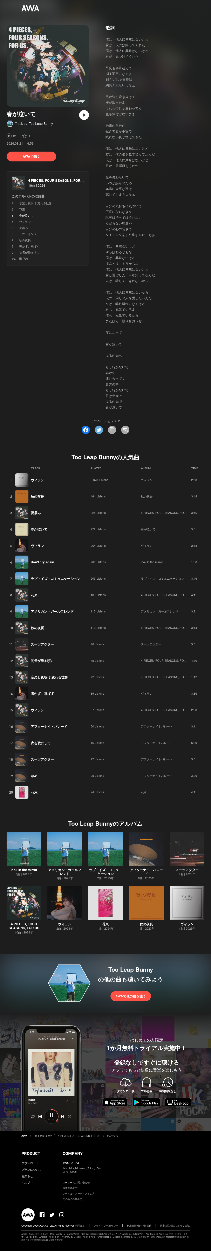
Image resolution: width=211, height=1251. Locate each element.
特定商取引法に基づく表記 (175, 1225)
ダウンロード (30, 1163)
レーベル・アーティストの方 (79, 1193)
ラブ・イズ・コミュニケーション (55, 578)
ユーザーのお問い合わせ (76, 1182)
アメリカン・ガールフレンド (52, 611)
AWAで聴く (31, 156)
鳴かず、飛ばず (29, 246)
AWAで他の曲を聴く (130, 996)
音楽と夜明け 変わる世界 (35, 203)
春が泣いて (39, 529)
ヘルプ (25, 1182)
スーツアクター (42, 644)
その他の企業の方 (72, 1199)
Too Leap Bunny (41, 123)
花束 (22, 209)
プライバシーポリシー (106, 1225)
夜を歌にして (41, 742)
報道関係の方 (70, 1188)
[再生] (84, 115)
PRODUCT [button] (30, 1153)
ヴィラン (25, 222)
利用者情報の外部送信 (139, 1225)
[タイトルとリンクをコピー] (112, 430)
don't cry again (42, 562)
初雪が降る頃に (29, 252)
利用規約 (80, 1225)
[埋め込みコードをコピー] (125, 430)
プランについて (31, 1169)
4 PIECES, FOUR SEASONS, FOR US (57, 180)
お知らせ (27, 1176)
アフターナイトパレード (49, 726)
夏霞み (23, 228)
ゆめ (34, 775)
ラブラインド (27, 234)
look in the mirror (152, 562)
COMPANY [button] (73, 1153)
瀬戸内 (23, 259)
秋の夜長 (25, 240)
